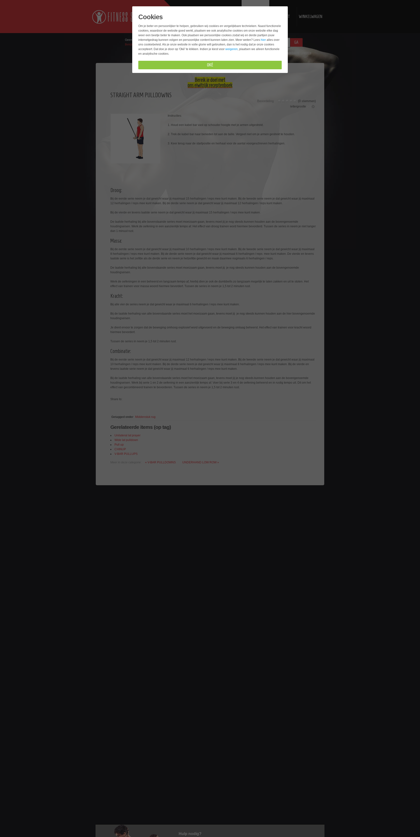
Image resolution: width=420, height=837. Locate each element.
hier (263, 40)
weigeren (231, 49)
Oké (210, 64)
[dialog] (210, 418)
